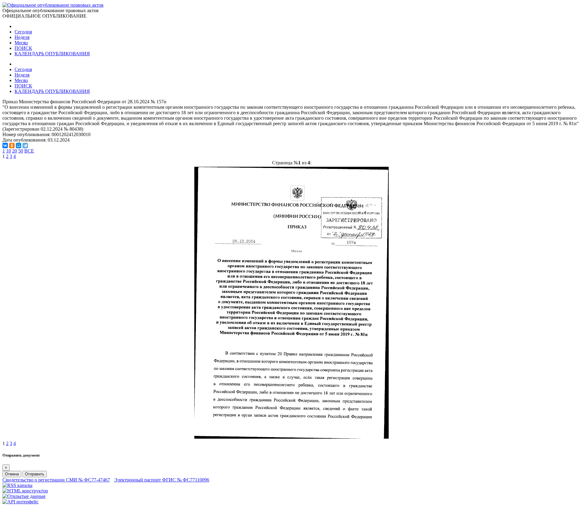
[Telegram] (25, 145)
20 (14, 150)
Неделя (22, 37)
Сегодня (23, 31)
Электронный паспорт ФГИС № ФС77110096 (161, 479)
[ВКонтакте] (5, 145)
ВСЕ (29, 150)
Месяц (21, 42)
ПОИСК (23, 48)
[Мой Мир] (18, 145)
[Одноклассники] (12, 145)
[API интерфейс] (20, 501)
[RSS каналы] (17, 485)
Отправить (34, 474)
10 (8, 150)
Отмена (12, 474)
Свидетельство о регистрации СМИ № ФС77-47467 (56, 479)
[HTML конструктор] (25, 490)
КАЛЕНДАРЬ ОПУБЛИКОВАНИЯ (52, 53)
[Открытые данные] (24, 496)
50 (20, 150)
